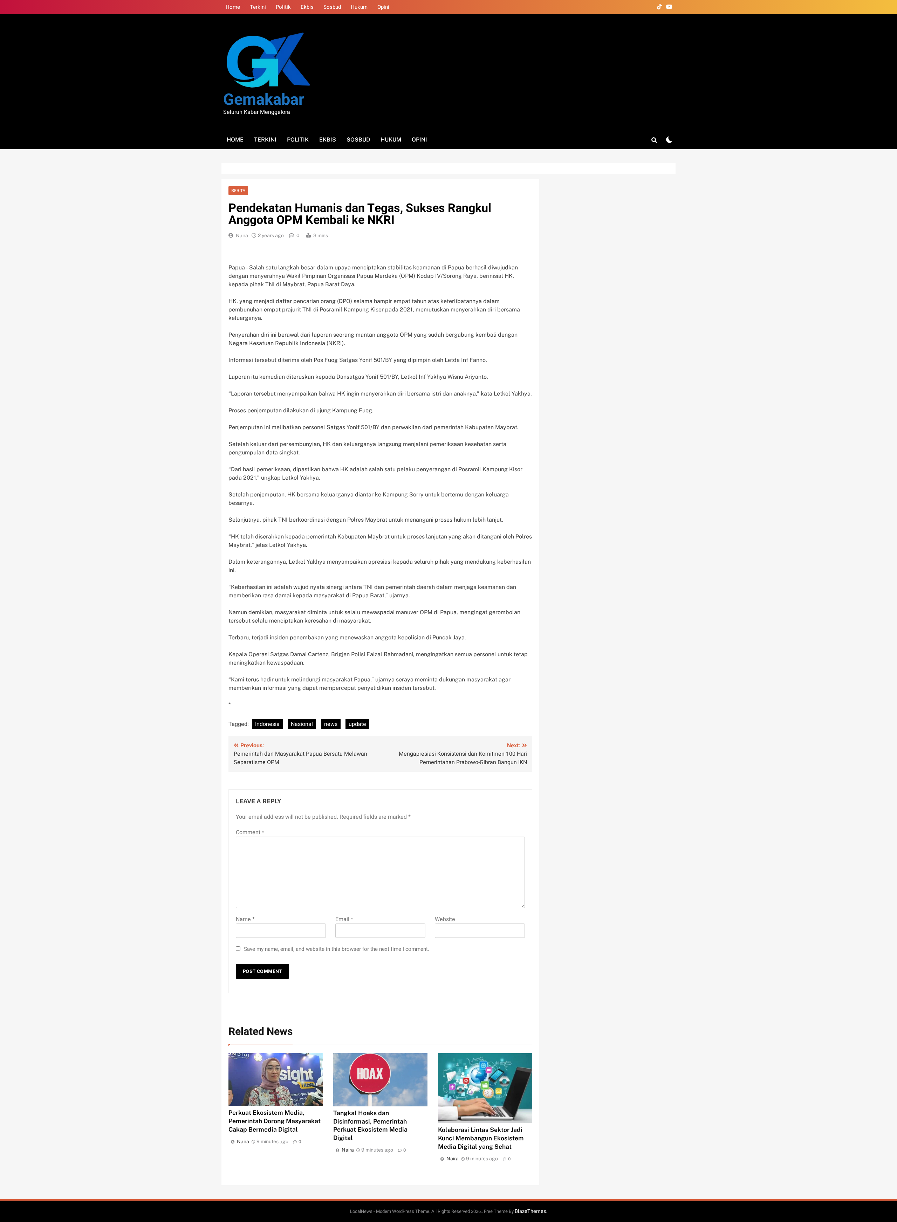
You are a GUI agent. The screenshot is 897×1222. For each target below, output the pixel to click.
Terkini (258, 7)
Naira (242, 235)
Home (233, 7)
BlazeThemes (530, 1211)
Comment (250, 832)
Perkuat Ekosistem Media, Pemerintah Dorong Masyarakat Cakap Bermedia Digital (274, 1121)
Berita (238, 190)
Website (445, 919)
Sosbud (332, 7)
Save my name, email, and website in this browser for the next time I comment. (336, 949)
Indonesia (267, 724)
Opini (383, 7)
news (330, 724)
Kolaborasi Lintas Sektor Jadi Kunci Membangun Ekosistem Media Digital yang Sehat (481, 1138)
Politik (283, 7)
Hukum (359, 7)
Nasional (302, 724)
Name (245, 919)
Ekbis (307, 7)
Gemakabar (263, 99)
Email (344, 919)
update (357, 724)
